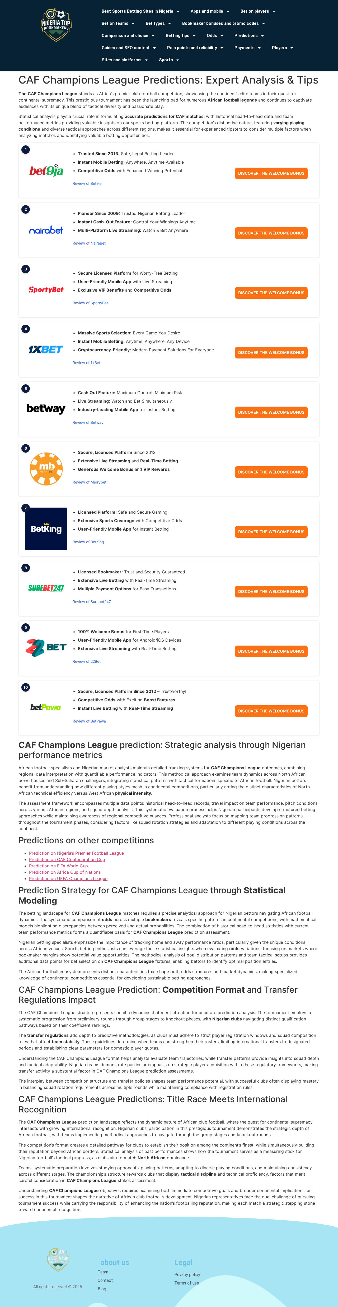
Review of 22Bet (87, 661)
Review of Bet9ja (87, 183)
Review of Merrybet (89, 482)
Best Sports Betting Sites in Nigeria (137, 11)
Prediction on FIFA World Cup (58, 865)
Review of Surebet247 (92, 601)
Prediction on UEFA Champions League (68, 878)
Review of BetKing (88, 542)
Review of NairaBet (89, 243)
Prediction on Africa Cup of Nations (65, 872)
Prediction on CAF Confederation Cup (67, 859)
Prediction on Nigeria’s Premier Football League (76, 853)
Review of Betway (88, 422)
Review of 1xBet (86, 362)
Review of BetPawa (89, 721)
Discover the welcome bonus (271, 173)
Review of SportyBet (90, 303)
